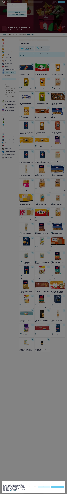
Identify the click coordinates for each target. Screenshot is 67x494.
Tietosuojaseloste (13, 490)
